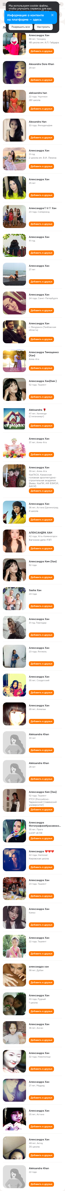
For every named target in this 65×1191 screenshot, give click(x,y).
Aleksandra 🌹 (37, 409)
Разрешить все (21, 26)
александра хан (39, 966)
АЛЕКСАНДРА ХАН (40, 532)
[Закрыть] (52, 15)
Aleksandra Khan (39, 734)
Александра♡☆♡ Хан (42, 208)
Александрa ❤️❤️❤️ (41, 851)
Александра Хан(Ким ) (43, 381)
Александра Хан (39, 35)
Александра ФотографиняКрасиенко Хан (44, 826)
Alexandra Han (37, 121)
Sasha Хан (35, 590)
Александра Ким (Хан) (43, 561)
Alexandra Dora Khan (41, 64)
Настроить (43, 26)
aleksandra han (38, 92)
